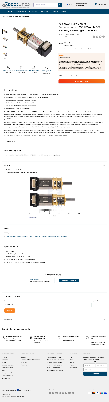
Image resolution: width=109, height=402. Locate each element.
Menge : (61, 75)
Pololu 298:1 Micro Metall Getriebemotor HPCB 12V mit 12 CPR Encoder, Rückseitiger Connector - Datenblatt (36, 236)
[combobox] (45, 5)
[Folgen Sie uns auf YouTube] (63, 393)
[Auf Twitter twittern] (100, 36)
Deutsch (27, 390)
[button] (5, 58)
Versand (4, 362)
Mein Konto (79, 5)
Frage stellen (34, 72)
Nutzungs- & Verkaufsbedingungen (30, 359)
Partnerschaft (44, 11)
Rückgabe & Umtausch (8, 365)
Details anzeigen (21, 72)
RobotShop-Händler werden (54, 362)
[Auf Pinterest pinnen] (97, 36)
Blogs (71, 359)
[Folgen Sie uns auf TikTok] (66, 393)
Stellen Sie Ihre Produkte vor (54, 365)
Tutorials (72, 365)
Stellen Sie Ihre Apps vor (53, 367)
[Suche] (60, 5)
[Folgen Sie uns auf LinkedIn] (69, 393)
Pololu (61, 34)
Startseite (4, 16)
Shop (9, 11)
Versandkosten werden (70, 49)
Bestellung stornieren (7, 367)
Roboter (72, 362)
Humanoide (32, 11)
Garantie (4, 370)
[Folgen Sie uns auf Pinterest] (60, 393)
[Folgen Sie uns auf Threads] (73, 393)
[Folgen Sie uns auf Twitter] (53, 393)
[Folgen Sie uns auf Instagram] (56, 393)
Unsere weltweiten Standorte (9, 390)
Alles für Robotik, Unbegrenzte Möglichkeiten (13, 396)
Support (63, 11)
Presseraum (24, 365)
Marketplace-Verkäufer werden (55, 359)
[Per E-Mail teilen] (103, 36)
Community (55, 11)
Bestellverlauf (5, 359)
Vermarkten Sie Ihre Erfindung (55, 370)
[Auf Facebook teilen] (94, 36)
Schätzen (9, 310)
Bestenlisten (73, 367)
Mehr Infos (8, 72)
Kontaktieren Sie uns (7, 375)
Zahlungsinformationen (8, 373)
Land (5, 301)
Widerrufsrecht (6, 378)
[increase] (76, 75)
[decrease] (66, 75)
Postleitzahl (94, 301)
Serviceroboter (20, 11)
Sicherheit (24, 362)
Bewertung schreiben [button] (69, 280)
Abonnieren (95, 373)
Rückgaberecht (8, 319)
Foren (71, 357)
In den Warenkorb (81, 81)
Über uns (23, 357)
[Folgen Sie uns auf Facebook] (50, 393)
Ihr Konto (4, 357)
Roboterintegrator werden (54, 357)
